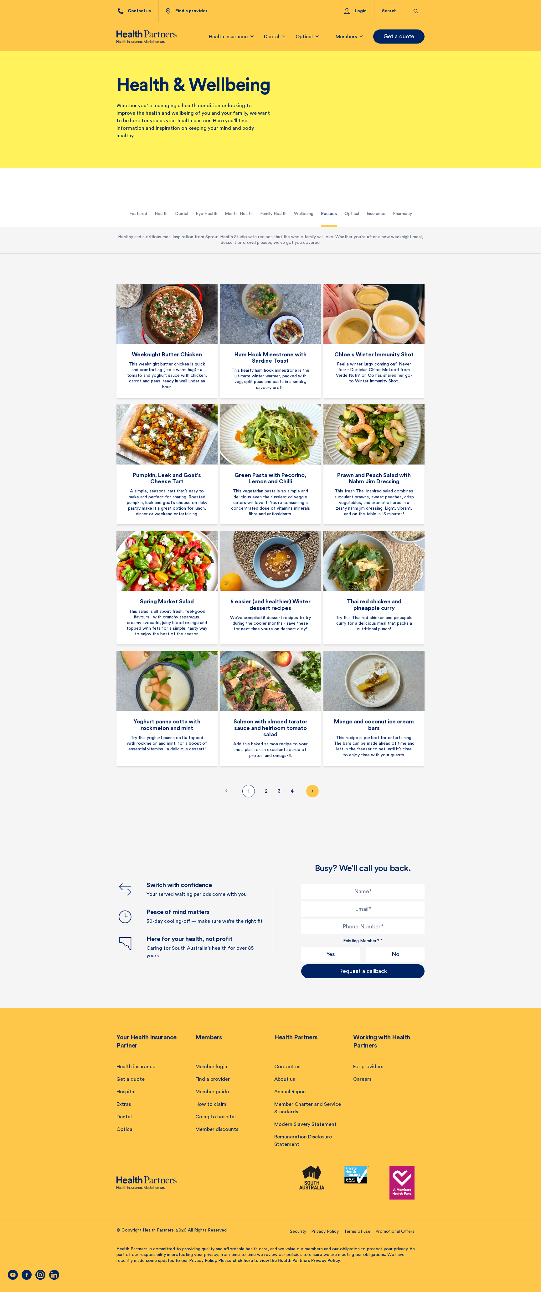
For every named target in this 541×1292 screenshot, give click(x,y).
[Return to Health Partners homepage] (146, 36)
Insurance (376, 214)
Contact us (287, 1066)
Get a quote (399, 36)
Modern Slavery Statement (305, 1124)
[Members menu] (361, 36)
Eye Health (206, 214)
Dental (181, 214)
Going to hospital (215, 1116)
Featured (138, 214)
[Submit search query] (416, 11)
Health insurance (135, 1066)
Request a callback (363, 971)
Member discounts (216, 1129)
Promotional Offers (395, 1231)
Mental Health (239, 214)
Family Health (273, 214)
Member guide (212, 1091)
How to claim (210, 1104)
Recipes (329, 214)
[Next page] (312, 791)
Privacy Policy (325, 1231)
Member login (211, 1066)
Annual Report (290, 1091)
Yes (330, 954)
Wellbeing (303, 214)
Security (298, 1231)
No (395, 954)
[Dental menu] (283, 36)
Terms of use (357, 1231)
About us (284, 1079)
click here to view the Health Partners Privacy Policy (286, 1260)
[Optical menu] (317, 36)
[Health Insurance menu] (252, 36)
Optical (351, 214)
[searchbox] (394, 11)
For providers (368, 1066)
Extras (123, 1104)
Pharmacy (402, 214)
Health (161, 214)
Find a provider (212, 1079)
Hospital (126, 1091)
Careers (362, 1079)
